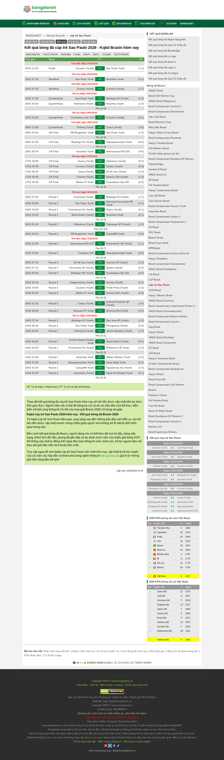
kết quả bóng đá (110, 455)
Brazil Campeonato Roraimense (166, 111)
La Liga (77, 54)
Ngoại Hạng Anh (33, 54)
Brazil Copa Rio (157, 379)
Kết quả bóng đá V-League (163, 73)
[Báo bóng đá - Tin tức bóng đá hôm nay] (39, 7)
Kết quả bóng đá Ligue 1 (162, 67)
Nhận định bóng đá (38, 23)
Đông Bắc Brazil (157, 127)
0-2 (100, 209)
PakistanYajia (156, 164)
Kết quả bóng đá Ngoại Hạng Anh (167, 39)
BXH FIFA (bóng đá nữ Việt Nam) (168, 581)
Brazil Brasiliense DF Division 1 (166, 416)
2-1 (100, 68)
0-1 (100, 282)
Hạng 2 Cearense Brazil (162, 358)
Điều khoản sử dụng (111, 684)
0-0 (100, 142)
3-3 (100, 331)
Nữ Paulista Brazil (158, 400)
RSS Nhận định (32, 655)
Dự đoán (171, 23)
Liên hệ (94, 684)
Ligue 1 (96, 54)
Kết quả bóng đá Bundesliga (164, 50)
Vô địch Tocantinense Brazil (164, 363)
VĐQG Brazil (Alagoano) (162, 101)
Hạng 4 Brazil (156, 374)
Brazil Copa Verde (159, 242)
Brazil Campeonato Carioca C (165, 106)
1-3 (100, 161)
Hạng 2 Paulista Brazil (161, 143)
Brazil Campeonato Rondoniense (167, 263)
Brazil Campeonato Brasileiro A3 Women (171, 158)
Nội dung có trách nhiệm (137, 741)
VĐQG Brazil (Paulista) (161, 337)
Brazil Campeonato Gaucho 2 (165, 421)
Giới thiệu (82, 684)
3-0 (100, 127)
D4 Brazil (154, 227)
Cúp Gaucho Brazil (159, 200)
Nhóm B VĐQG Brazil (160, 411)
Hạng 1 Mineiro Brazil (160, 295)
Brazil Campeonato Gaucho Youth (167, 206)
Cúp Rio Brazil (156, 405)
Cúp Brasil (154, 326)
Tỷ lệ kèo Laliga (53, 655)
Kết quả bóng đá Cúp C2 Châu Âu (167, 78)
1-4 (100, 197)
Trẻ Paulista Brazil (159, 185)
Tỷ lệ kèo (74, 41)
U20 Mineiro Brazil (159, 148)
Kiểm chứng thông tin (109, 741)
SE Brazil (154, 179)
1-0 (100, 262)
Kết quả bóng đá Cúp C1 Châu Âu (167, 45)
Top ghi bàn (89, 41)
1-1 (100, 132)
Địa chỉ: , (112, 697)
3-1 (100, 98)
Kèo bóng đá (147, 23)
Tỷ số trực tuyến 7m (108, 651)
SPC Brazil (154, 232)
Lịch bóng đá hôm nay (134, 651)
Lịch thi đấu (83, 23)
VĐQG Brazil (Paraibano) (162, 269)
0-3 (100, 117)
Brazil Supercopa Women (163, 432)
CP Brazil (154, 347)
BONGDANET (187, 23)
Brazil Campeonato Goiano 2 (165, 216)
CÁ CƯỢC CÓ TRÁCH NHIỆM (134, 662)
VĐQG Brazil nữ (157, 174)
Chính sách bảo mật (136, 684)
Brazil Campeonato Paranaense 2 (167, 221)
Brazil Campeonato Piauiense (165, 137)
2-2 (100, 103)
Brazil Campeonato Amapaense (166, 368)
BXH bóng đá (124, 23)
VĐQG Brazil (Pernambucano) (165, 311)
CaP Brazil (154, 279)
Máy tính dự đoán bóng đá (182, 651)
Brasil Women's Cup (160, 122)
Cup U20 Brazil (157, 195)
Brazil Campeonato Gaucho (164, 321)
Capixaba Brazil (157, 211)
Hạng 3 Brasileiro (158, 258)
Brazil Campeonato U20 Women (166, 384)
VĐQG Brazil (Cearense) (162, 342)
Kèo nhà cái (87, 651)
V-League (107, 54)
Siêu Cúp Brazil (157, 116)
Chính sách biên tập (85, 741)
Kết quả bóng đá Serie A (162, 61)
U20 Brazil (154, 353)
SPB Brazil (154, 248)
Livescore (63, 23)
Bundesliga (65, 54)
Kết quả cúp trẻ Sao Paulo (165, 437)
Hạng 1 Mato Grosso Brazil (163, 132)
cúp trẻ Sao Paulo (159, 284)
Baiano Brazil (156, 237)
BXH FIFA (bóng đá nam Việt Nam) (169, 518)
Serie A (86, 54)
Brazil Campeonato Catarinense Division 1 (172, 305)
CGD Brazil (155, 290)
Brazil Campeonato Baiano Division (168, 316)
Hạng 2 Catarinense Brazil (163, 190)
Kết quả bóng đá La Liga (162, 56)
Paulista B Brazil (157, 169)
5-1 (100, 203)
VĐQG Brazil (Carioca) (161, 300)
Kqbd (75, 651)
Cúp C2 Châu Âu (121, 54)
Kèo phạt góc (157, 651)
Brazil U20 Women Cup (161, 95)
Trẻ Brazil (154, 274)
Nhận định (31, 41)
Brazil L (153, 389)
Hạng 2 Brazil (156, 332)
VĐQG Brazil (156, 90)
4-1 (100, 79)
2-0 (100, 171)
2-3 (100, 89)
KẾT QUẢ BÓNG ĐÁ (161, 33)
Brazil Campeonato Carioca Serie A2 (169, 253)
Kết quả (104, 23)
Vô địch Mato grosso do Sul (164, 153)
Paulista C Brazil (158, 395)
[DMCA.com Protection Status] (112, 693)
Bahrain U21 (155, 426)
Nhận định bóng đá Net (56, 651)
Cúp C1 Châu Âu (50, 54)
